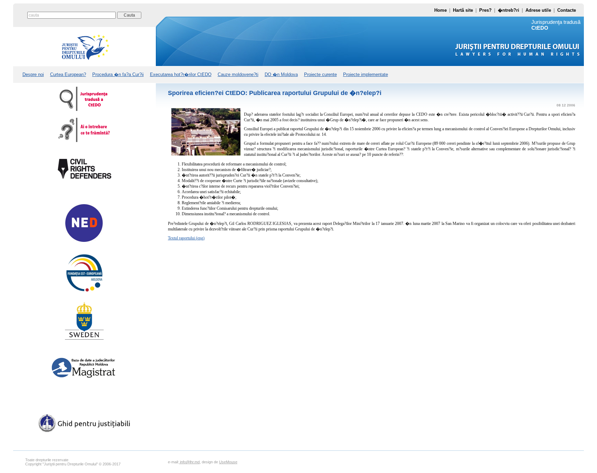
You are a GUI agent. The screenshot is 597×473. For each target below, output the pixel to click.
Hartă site (463, 10)
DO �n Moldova (281, 74)
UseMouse (228, 462)
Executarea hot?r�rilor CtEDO (180, 74)
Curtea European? (68, 74)
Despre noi (33, 74)
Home (440, 10)
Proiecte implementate (365, 74)
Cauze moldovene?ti (238, 74)
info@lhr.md (189, 462)
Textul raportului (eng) (186, 238)
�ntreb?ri (508, 10)
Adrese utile (538, 10)
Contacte (566, 10)
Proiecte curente (320, 74)
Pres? (485, 10)
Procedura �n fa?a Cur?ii (118, 74)
